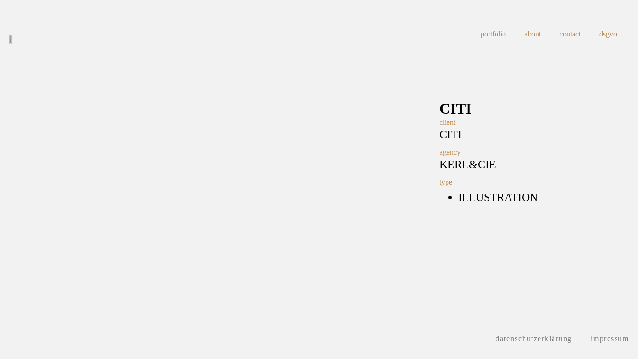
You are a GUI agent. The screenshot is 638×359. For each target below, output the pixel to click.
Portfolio (493, 34)
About (533, 34)
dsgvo (608, 34)
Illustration (498, 197)
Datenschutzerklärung (534, 339)
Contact (570, 34)
